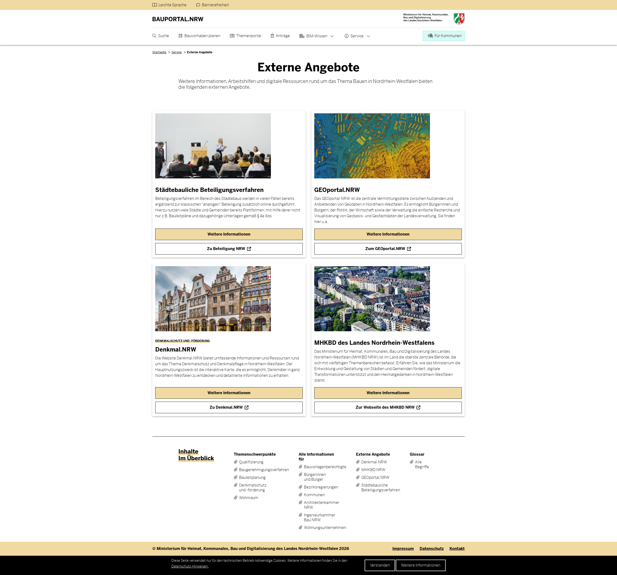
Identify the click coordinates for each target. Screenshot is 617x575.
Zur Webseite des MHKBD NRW (385, 407)
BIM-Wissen (316, 36)
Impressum (403, 548)
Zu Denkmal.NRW (226, 407)
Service (356, 36)
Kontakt (457, 548)
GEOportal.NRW (372, 477)
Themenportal (248, 35)
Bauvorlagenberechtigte (316, 467)
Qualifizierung (251, 462)
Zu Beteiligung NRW (226, 248)
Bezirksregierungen (316, 487)
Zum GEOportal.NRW (385, 248)
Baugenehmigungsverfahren (254, 469)
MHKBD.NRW (372, 469)
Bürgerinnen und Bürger (315, 477)
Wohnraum (248, 497)
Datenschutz (432, 548)
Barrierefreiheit (215, 4)
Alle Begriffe (418, 464)
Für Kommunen (448, 35)
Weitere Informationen (420, 565)
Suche (163, 35)
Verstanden (380, 565)
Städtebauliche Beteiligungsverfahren (372, 488)
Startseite (159, 52)
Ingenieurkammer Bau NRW (316, 517)
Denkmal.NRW (372, 462)
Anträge (283, 35)
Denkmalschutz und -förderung (252, 488)
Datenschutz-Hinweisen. (190, 566)
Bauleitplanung (252, 477)
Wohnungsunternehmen (316, 527)
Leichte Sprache (173, 4)
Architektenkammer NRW (316, 505)
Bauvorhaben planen (202, 35)
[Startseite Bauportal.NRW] (177, 19)
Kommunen (314, 495)
